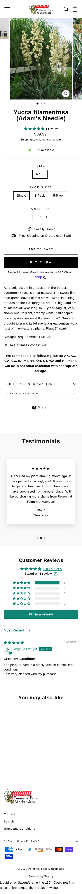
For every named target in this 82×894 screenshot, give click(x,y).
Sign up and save (22, 841)
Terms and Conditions (19, 828)
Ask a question (23, 393)
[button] (34, 129)
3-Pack (39, 195)
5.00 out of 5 (52, 569)
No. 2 (40, 174)
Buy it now (41, 262)
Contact (9, 814)
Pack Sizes (41, 187)
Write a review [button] (41, 614)
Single (21, 195)
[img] (14, 642)
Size (41, 165)
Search (9, 821)
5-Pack (58, 195)
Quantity (41, 208)
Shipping (26, 139)
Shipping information (30, 383)
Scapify (49, 876)
